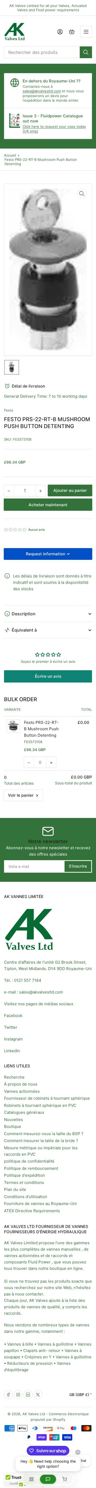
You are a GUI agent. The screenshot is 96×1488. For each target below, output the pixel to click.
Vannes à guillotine (55, 1344)
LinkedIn (12, 1050)
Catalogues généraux (24, 1112)
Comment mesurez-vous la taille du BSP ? (43, 1133)
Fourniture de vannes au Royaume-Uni (40, 1203)
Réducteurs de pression (30, 1363)
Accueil (10, 155)
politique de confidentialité (29, 1161)
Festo (8, 410)
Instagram (13, 1039)
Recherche (14, 1077)
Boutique (12, 1126)
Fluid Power (39, 1261)
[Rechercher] (86, 52)
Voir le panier (21, 795)
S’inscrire (78, 866)
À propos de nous (20, 1084)
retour (54, 1350)
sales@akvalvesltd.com (42, 91)
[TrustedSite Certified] (20, 1479)
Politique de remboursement (31, 1168)
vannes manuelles (63, 1249)
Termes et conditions (24, 1182)
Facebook (13, 1015)
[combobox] (48, 52)
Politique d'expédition (24, 1175)
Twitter (10, 1027)
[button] (15, 529)
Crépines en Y (38, 1356)
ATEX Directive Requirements (32, 1210)
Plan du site (15, 1189)
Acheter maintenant (48, 504)
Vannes (84, 1344)
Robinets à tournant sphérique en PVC (40, 1105)
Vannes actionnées (22, 1091)
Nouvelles (13, 1119)
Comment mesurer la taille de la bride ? (41, 1140)
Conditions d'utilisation (25, 1196)
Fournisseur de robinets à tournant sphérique (47, 1098)
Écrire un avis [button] (48, 676)
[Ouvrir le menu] (86, 32)
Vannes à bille (20, 1344)
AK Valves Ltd (33, 1414)
